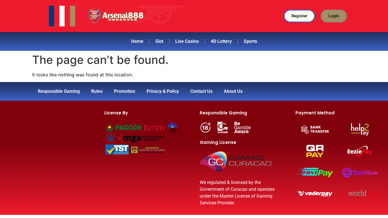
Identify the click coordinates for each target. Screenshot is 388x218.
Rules (97, 91)
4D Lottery (221, 41)
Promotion (124, 91)
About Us (233, 91)
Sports (250, 41)
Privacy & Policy (163, 91)
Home (137, 41)
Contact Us (201, 91)
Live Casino (187, 41)
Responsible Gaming (59, 91)
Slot (159, 41)
